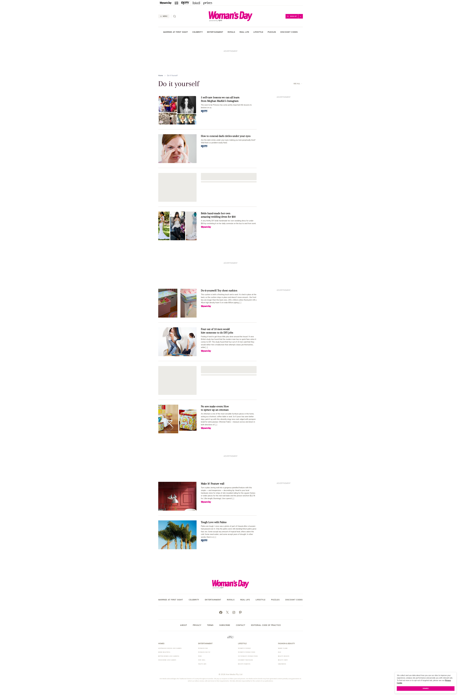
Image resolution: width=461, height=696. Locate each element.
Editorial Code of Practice (266, 625)
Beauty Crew (283, 660)
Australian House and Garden (170, 648)
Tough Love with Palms (213, 522)
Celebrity (197, 32)
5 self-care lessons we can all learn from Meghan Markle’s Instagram (220, 99)
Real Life (244, 32)
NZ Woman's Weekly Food (248, 656)
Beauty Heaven (283, 656)
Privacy (197, 625)
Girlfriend (282, 664)
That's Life (202, 664)
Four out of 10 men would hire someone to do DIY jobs (217, 330)
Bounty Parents (244, 664)
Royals (231, 32)
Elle (279, 652)
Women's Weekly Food (246, 652)
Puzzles (272, 32)
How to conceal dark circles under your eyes (225, 135)
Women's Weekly (244, 648)
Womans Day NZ (204, 652)
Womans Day (203, 648)
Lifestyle (258, 32)
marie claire (283, 648)
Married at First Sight (175, 32)
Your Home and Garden (167, 660)
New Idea (201, 660)
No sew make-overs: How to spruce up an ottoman (215, 408)
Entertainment (215, 32)
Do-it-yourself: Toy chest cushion (219, 290)
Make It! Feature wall (212, 483)
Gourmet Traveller (245, 660)
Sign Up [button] (293, 16)
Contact (240, 625)
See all (297, 84)
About (183, 625)
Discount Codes (289, 32)
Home (160, 75)
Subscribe (224, 625)
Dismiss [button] (426, 688)
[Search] (174, 16)
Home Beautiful (164, 652)
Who (200, 656)
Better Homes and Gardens (168, 656)
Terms (210, 625)
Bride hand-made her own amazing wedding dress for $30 (218, 215)
